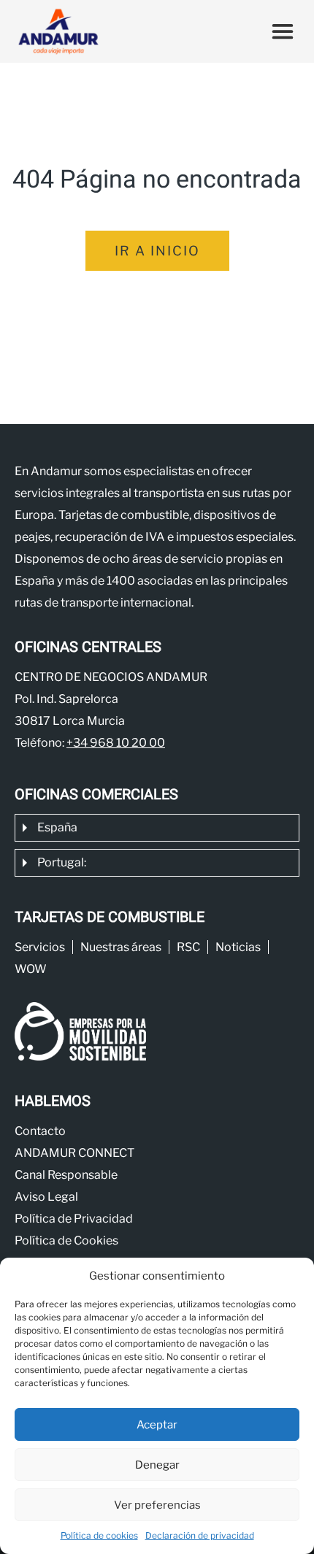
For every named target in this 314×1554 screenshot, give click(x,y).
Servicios (40, 947)
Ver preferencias (157, 1505)
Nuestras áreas (120, 947)
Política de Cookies (66, 1240)
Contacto (40, 1131)
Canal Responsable (66, 1175)
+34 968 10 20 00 (115, 743)
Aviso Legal (46, 1197)
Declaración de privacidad (199, 1535)
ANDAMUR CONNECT (74, 1153)
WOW (31, 969)
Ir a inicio (157, 250)
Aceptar (157, 1424)
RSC (188, 947)
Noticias (238, 947)
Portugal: (61, 862)
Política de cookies (99, 1535)
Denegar (157, 1465)
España (57, 827)
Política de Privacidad (74, 1219)
